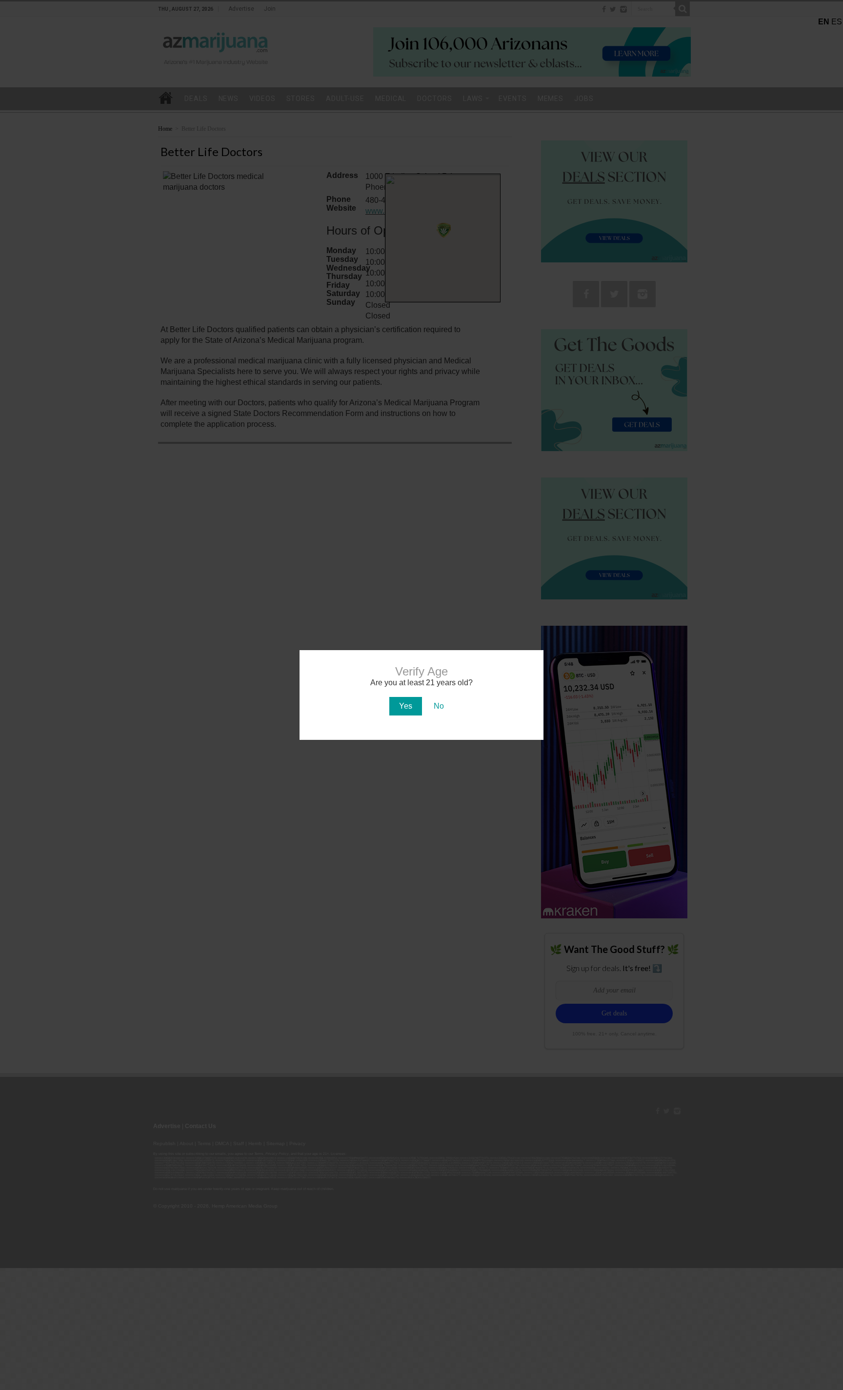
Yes (405, 706)
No (439, 706)
